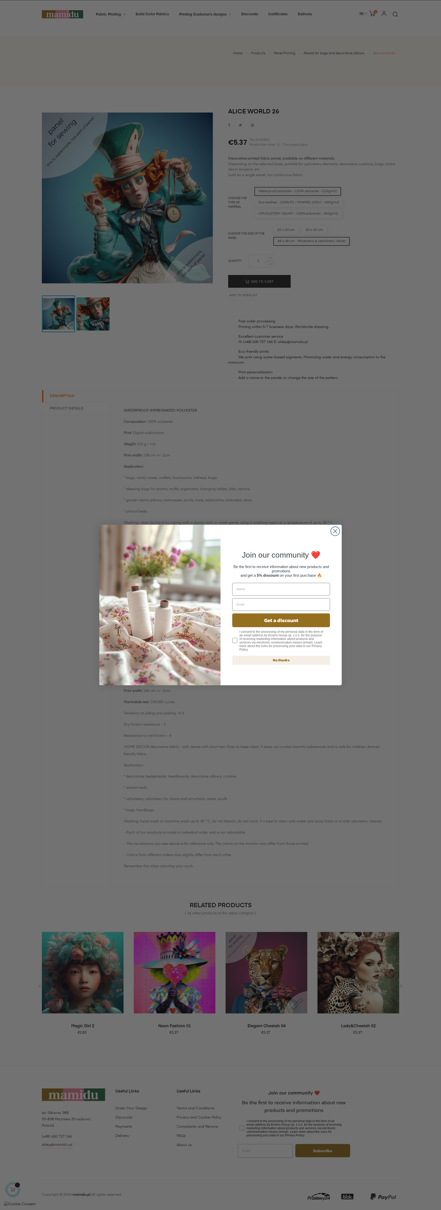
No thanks (281, 660)
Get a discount (281, 620)
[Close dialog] (335, 531)
